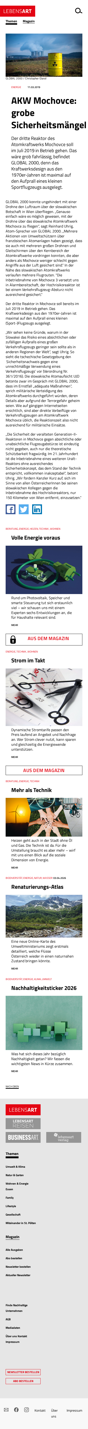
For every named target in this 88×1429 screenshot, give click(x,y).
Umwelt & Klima (15, 1166)
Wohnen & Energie (17, 1183)
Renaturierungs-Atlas (37, 886)
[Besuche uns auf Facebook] (16, 1409)
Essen (9, 1189)
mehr (14, 625)
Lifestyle (11, 1206)
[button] (14, 21)
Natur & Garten (15, 1175)
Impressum (74, 1410)
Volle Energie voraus (35, 537)
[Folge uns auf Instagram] (26, 1409)
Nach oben (12, 1086)
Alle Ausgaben (14, 1249)
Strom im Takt (28, 660)
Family (10, 1197)
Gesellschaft (13, 1214)
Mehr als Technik (31, 790)
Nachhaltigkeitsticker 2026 (44, 988)
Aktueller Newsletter (18, 1275)
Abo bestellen (14, 1258)
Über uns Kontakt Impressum (16, 1339)
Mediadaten (13, 1327)
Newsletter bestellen (18, 1266)
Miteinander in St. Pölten (21, 1223)
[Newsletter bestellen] (6, 1409)
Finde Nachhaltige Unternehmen (16, 1308)
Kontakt (40, 1410)
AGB (8, 1319)
